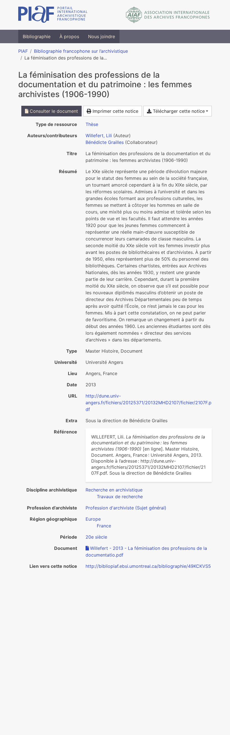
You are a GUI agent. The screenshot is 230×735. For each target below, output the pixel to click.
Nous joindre (101, 36)
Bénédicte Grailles (105, 142)
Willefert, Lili (99, 135)
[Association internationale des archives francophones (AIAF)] (168, 15)
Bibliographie (36, 36)
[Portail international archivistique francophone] (53, 15)
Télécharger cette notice (178, 111)
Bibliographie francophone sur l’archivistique (81, 51)
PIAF (23, 51)
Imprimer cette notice (114, 111)
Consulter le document (53, 111)
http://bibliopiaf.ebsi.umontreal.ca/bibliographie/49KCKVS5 (148, 566)
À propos (69, 36)
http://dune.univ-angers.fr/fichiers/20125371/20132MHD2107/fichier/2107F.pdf (148, 402)
